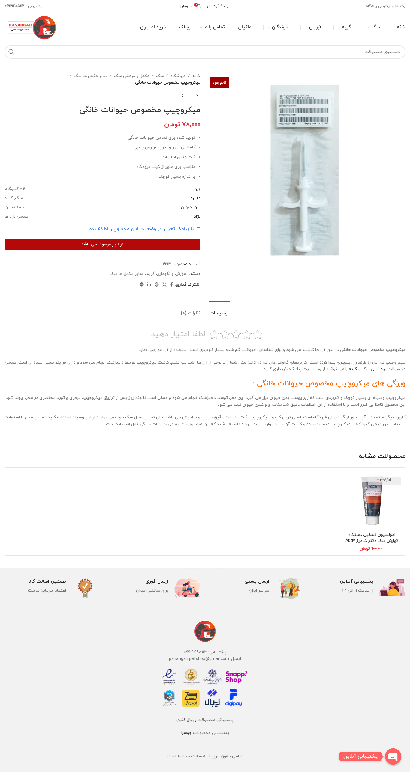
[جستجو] (11, 52)
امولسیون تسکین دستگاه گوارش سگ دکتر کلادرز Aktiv (372, 538)
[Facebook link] (171, 285)
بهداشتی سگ (374, 369)
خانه (196, 76)
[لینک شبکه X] (164, 285)
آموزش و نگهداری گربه (167, 274)
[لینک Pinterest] (157, 285)
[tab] (219, 310)
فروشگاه (178, 76)
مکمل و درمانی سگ (131, 76)
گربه (353, 369)
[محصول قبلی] (196, 95)
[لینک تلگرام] (142, 285)
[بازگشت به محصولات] (189, 95)
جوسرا (186, 733)
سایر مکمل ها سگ (90, 76)
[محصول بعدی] (182, 95)
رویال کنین (186, 720)
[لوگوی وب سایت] (31, 27)
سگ (160, 76)
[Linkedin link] (149, 285)
